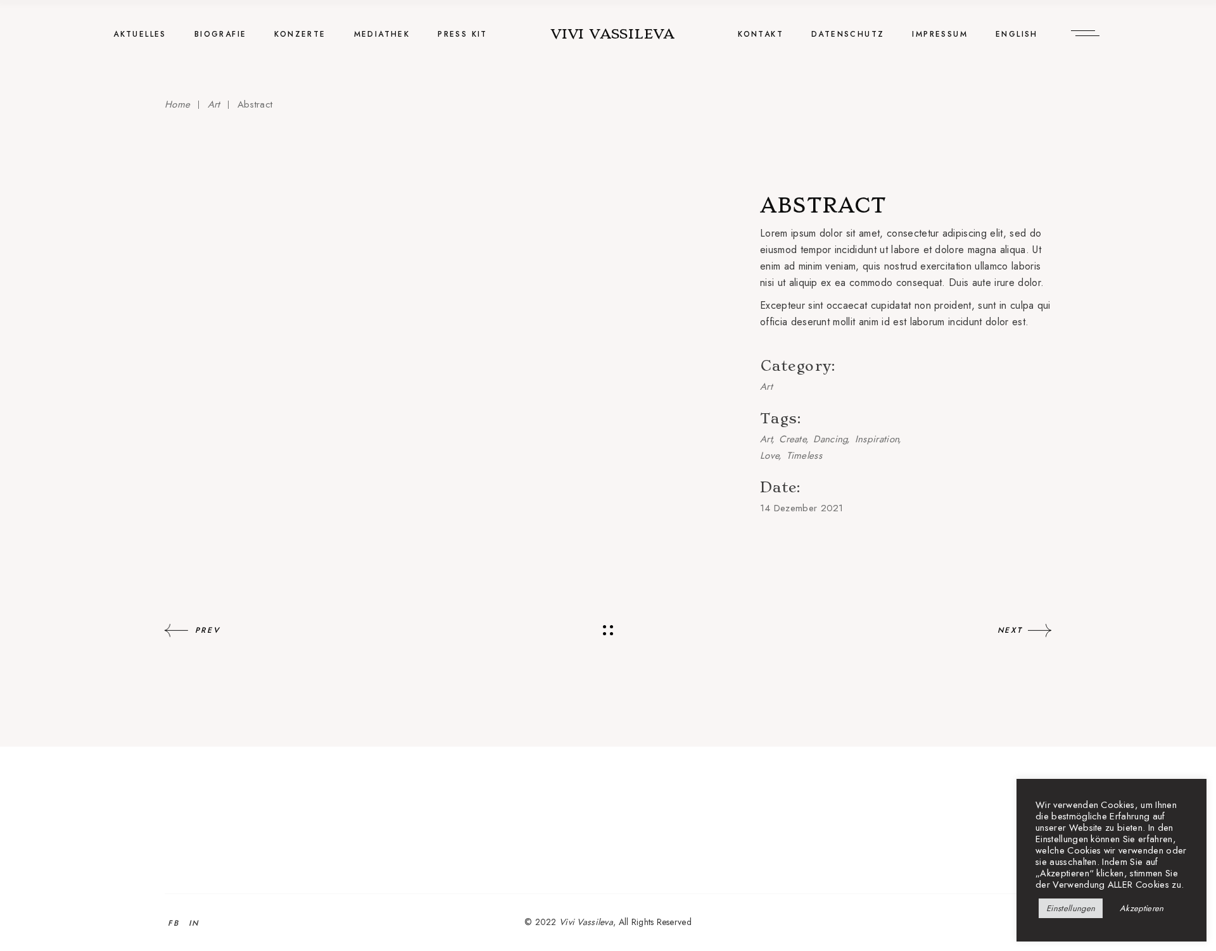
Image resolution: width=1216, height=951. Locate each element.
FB (173, 923)
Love (770, 456)
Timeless (804, 456)
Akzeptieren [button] (1142, 908)
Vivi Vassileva (586, 922)
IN (194, 923)
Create (793, 439)
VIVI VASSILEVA (612, 34)
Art (766, 387)
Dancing (830, 439)
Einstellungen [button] (1070, 908)
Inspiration (877, 439)
